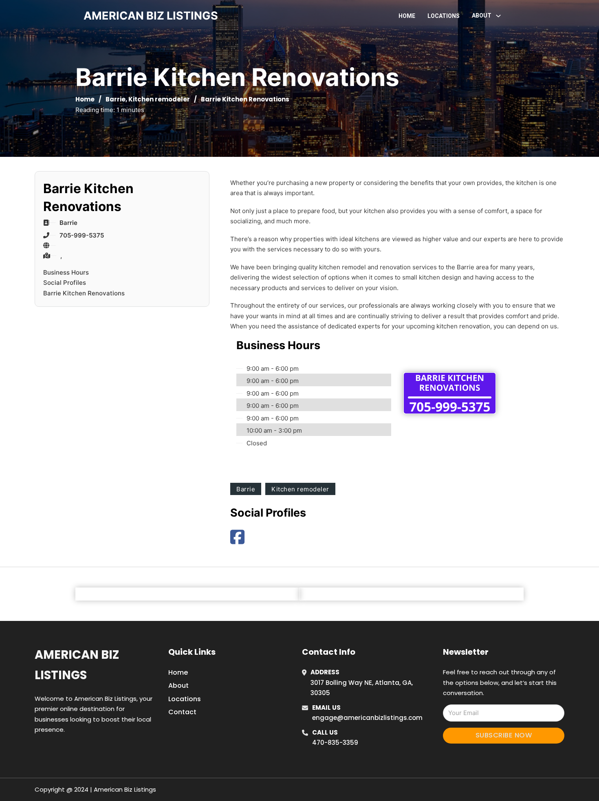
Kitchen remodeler (159, 99)
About (178, 685)
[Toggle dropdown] (498, 16)
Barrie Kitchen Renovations (84, 293)
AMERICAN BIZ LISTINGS (151, 15)
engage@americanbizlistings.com (367, 717)
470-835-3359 (335, 742)
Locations (443, 16)
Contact (182, 712)
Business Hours (66, 272)
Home (407, 16)
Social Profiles (64, 282)
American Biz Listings (77, 665)
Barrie (116, 99)
